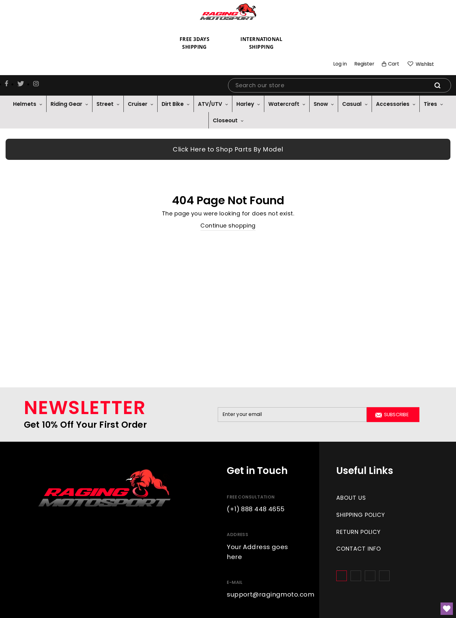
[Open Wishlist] (446, 608)
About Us (351, 498)
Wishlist (424, 64)
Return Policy (358, 532)
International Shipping (261, 43)
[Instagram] (356, 576)
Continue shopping (228, 225)
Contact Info (358, 549)
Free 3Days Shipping (195, 43)
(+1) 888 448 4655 (256, 509)
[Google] (370, 576)
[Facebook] (341, 576)
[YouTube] (384, 576)
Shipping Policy (360, 515)
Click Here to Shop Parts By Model (228, 149)
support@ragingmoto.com (270, 594)
